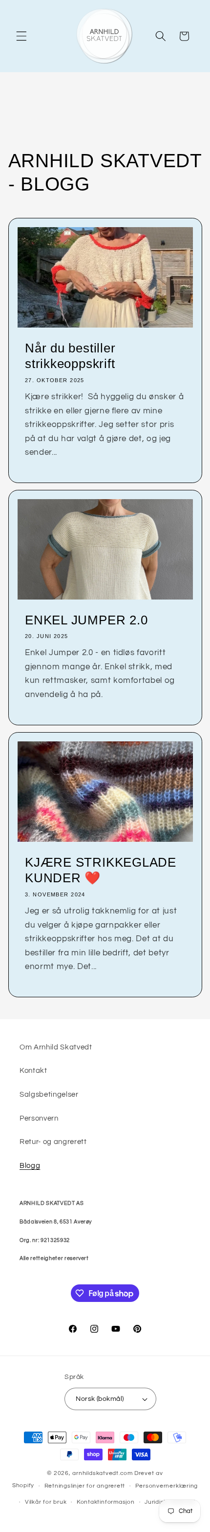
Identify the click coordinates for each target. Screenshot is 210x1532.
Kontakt (33, 1070)
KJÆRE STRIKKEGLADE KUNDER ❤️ (100, 870)
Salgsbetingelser (49, 1094)
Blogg (30, 1165)
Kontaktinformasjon (106, 1502)
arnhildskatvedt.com (102, 1473)
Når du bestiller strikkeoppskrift (70, 356)
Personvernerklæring (166, 1486)
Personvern (39, 1118)
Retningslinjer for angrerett (85, 1486)
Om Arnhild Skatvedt (56, 1047)
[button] (21, 36)
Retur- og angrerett (53, 1141)
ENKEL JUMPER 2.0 (86, 620)
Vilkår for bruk (46, 1502)
